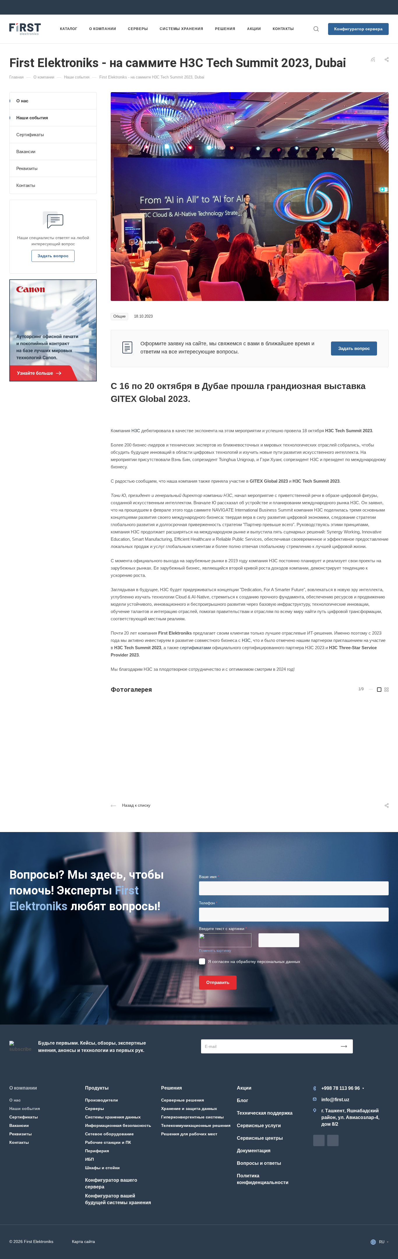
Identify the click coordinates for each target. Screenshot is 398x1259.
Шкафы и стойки (102, 1167)
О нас (22, 100)
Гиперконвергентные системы (192, 1117)
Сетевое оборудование (109, 1134)
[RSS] (373, 59)
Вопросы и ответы (259, 1163)
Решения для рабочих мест (189, 1134)
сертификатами (195, 647)
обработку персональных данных (268, 961)
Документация (253, 1150)
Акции (244, 1087)
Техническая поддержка (265, 1113)
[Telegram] (210, 7)
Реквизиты (27, 168)
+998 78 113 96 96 (83, 7)
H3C (135, 430)
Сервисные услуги (259, 1125)
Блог (242, 1100)
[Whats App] (220, 7)
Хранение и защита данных (189, 1108)
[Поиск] (316, 29)
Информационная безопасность (118, 1125)
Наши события (32, 117)
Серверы (94, 1108)
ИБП (89, 1159)
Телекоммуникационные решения (195, 1125)
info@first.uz (142, 7)
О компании (23, 1087)
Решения (171, 1087)
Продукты (97, 1087)
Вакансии (25, 151)
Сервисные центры (260, 1138)
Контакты (25, 185)
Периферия (97, 1150)
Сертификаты (30, 134)
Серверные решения (182, 1100)
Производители (101, 1100)
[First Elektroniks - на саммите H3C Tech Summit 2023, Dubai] (250, 196)
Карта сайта (83, 1241)
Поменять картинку (215, 951)
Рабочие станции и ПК (108, 1142)
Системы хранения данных (113, 1117)
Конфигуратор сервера (358, 29)
